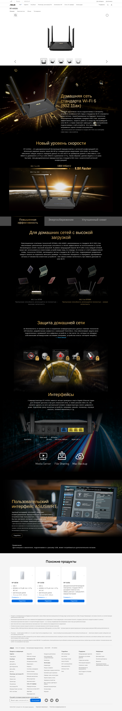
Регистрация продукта (84, 662)
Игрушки (46, 691)
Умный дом (46, 660)
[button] (100, 1)
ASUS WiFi (47, 648)
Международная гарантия (85, 654)
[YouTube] (46, 700)
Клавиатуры (47, 665)
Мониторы (12, 676)
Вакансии (98, 661)
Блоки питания (31, 671)
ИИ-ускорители (31, 679)
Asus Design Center (66, 659)
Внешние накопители (32, 676)
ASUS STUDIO (65, 661)
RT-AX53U (14, 9)
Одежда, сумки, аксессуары (51, 675)
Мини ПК (29, 654)
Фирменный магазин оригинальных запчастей (102, 664)
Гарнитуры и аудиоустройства (52, 670)
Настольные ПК (14, 686)
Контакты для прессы (101, 659)
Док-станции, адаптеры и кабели (50, 683)
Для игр (12, 671)
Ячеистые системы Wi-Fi (33, 689)
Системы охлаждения (32, 669)
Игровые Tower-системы (16, 689)
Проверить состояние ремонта (84, 657)
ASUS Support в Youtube (85, 671)
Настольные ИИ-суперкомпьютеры (48, 657)
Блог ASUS (64, 656)
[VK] (51, 700)
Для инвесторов (100, 656)
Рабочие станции (31, 656)
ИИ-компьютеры (65, 654)
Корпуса (29, 666)
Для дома (12, 661)
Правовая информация (42, 707)
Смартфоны (13, 656)
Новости (98, 654)
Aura (62, 671)
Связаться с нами (83, 665)
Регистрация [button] (35, 700)
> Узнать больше (61, 337)
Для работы (13, 664)
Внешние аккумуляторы (50, 686)
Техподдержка (37, 11)
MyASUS (81, 674)
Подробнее (17, 535)
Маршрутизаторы (31, 686)
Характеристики (21, 11)
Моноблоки (13, 684)
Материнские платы (32, 661)
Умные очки (13, 679)
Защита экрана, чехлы (49, 677)
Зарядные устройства (49, 680)
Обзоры (29, 11)
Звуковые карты (31, 681)
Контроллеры (47, 689)
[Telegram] (57, 700)
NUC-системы (13, 691)
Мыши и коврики (48, 667)
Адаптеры (29, 691)
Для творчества (14, 666)
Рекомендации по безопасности (83, 668)
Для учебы (12, 669)
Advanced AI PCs (65, 666)
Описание (12, 11)
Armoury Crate (65, 669)
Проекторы (13, 681)
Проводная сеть (31, 694)
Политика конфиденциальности (58, 707)
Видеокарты (30, 664)
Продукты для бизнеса (50, 654)
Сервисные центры (84, 660)
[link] (12, 4)
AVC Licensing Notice (66, 664)
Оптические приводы (32, 674)
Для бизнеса (109, 1)
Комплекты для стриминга (50, 672)
